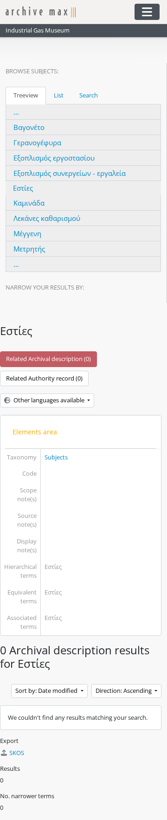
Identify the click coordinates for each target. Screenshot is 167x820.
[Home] (66, 12)
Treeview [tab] (25, 95)
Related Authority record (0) (44, 378)
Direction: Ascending (124, 690)
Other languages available (49, 400)
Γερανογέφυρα (37, 142)
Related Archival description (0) (48, 359)
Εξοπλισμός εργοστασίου (54, 157)
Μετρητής (29, 248)
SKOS (16, 753)
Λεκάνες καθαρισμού (46, 218)
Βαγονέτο (29, 127)
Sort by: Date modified (47, 690)
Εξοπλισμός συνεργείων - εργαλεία (69, 173)
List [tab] (59, 95)
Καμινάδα (29, 202)
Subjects (56, 457)
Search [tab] (88, 95)
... (16, 111)
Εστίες (23, 188)
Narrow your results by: (45, 287)
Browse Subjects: (32, 71)
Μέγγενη (27, 233)
